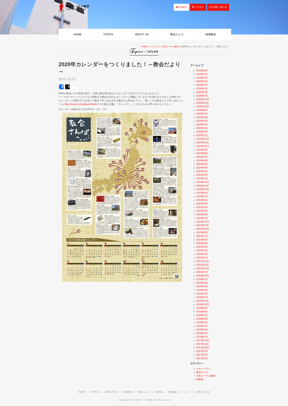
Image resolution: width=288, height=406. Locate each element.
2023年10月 (202, 189)
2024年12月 (202, 139)
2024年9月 (202, 149)
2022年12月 (202, 221)
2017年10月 (202, 347)
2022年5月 (202, 243)
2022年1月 (202, 257)
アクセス (199, 7)
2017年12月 (202, 340)
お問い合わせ (219, 7)
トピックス (154, 46)
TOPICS (108, 34)
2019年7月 (202, 279)
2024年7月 (202, 157)
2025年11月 (202, 103)
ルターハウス (203, 368)
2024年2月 (202, 175)
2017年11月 (202, 344)
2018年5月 (202, 322)
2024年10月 (202, 146)
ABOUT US (142, 34)
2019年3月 (202, 290)
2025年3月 (202, 128)
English (182, 7)
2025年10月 (202, 106)
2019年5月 (202, 283)
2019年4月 (202, 286)
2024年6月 (202, 160)
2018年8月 (202, 311)
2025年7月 (202, 113)
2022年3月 (202, 250)
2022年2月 (202, 254)
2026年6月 (202, 77)
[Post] (67, 86)
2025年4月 (202, 124)
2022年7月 (202, 236)
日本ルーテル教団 (170, 46)
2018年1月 (202, 337)
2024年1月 (202, 178)
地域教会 (210, 34)
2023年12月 (202, 182)
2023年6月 (202, 200)
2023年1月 (202, 218)
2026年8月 (202, 70)
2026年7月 (202, 74)
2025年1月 (202, 135)
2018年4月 (202, 326)
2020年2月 (202, 272)
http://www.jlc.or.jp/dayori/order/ (81, 104)
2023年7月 (202, 196)
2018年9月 (202, 308)
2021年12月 (202, 261)
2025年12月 (202, 99)
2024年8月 (202, 153)
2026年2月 (202, 92)
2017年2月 (202, 355)
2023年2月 (202, 214)
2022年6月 (202, 239)
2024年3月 (202, 171)
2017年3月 (202, 351)
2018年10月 (202, 304)
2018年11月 (202, 301)
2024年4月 (202, 167)
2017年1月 (202, 358)
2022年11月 (202, 225)
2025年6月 (202, 117)
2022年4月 (202, 247)
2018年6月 (202, 319)
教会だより (177, 34)
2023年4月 (202, 207)
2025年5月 (202, 121)
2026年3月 (202, 88)
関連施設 (173, 392)
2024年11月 (202, 142)
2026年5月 (202, 81)
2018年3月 (202, 329)
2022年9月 (202, 232)
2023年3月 (202, 211)
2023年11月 (202, 185)
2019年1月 (202, 297)
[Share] (61, 86)
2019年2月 (202, 293)
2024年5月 (202, 164)
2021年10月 (202, 268)
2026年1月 (202, 95)
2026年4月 (202, 85)
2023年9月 (202, 193)
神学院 (199, 379)
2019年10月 (202, 275)
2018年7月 (202, 315)
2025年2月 (202, 131)
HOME (78, 34)
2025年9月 (202, 110)
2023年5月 (202, 203)
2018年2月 (202, 333)
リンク (186, 392)
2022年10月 (202, 229)
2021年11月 (202, 265)
